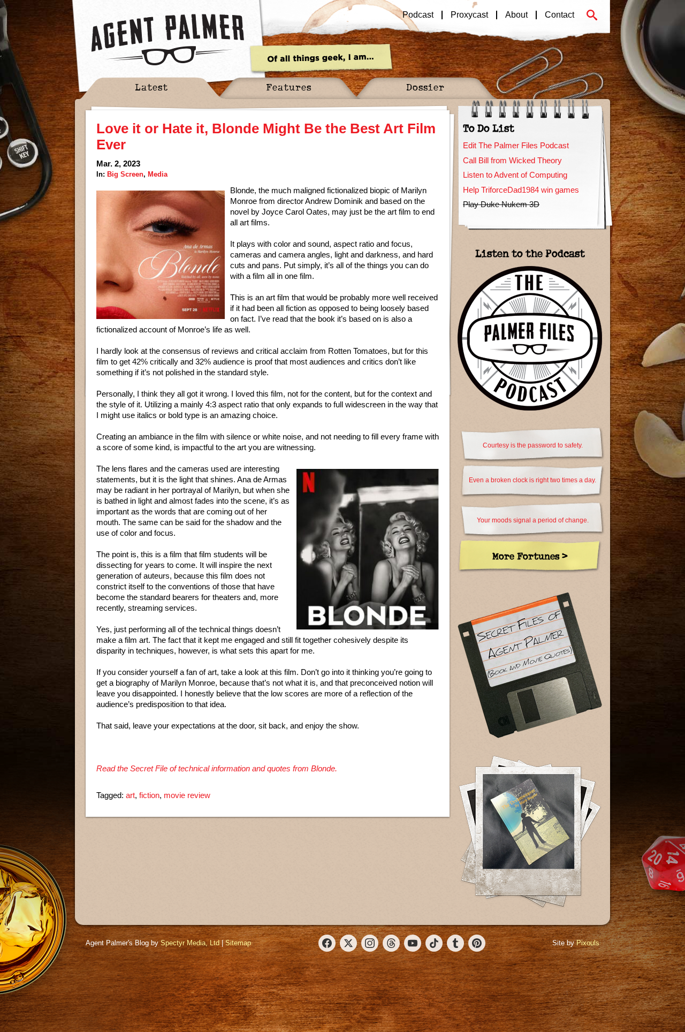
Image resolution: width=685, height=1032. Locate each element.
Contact (559, 15)
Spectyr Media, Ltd (190, 943)
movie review (187, 795)
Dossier (425, 87)
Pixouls (587, 943)
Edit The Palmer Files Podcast (516, 145)
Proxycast (469, 15)
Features (288, 87)
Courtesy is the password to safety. (533, 445)
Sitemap (238, 943)
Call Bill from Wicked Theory (512, 160)
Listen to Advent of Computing (515, 174)
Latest (151, 87)
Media (158, 174)
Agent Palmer (167, 40)
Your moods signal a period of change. (533, 520)
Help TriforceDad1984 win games (521, 189)
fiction (149, 795)
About (516, 15)
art (130, 795)
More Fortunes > (530, 555)
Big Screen (125, 174)
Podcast (417, 15)
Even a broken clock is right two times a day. (532, 480)
